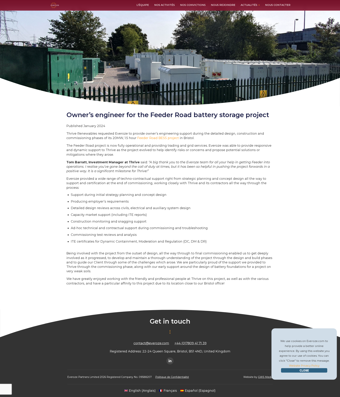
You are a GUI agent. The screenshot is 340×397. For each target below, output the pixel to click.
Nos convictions (193, 5)
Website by (258, 377)
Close (304, 370)
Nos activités (164, 5)
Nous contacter (277, 5)
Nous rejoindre (223, 5)
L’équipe (143, 5)
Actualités (249, 5)
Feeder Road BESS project (158, 138)
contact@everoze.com (151, 343)
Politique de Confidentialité (172, 377)
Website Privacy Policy (304, 365)
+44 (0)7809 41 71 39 (190, 343)
